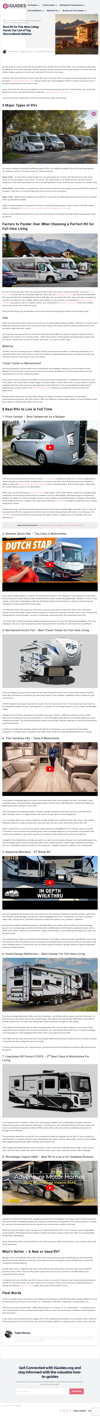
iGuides (18, 1405)
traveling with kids (64, 295)
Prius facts (6, 515)
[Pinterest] (70, 1411)
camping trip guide (41, 388)
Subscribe (77, 1391)
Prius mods (60, 501)
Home (5, 21)
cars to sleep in (37, 493)
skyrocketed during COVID (22, 81)
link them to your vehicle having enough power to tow (44, 208)
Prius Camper (48, 479)
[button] (96, 14)
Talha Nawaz (13, 51)
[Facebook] (61, 1411)
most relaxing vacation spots (32, 484)
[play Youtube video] (50, 447)
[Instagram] (67, 1411)
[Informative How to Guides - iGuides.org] (14, 6)
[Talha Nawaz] (5, 51)
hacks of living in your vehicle (58, 92)
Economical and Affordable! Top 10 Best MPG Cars (60, 525)
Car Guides (12, 21)
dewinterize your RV (68, 303)
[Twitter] (64, 1411)
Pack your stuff (26, 1286)
